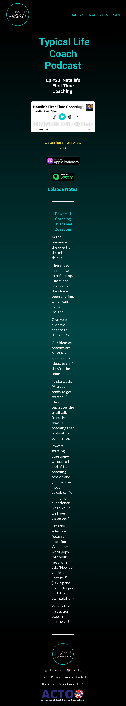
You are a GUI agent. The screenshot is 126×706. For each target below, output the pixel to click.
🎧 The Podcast (53, 670)
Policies (68, 677)
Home (116, 14)
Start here (77, 14)
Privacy (55, 677)
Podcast (91, 14)
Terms (43, 677)
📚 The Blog (74, 670)
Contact (104, 14)
